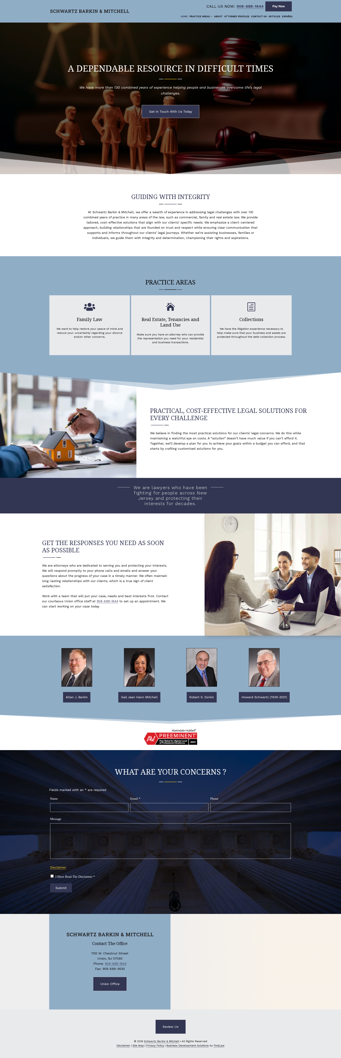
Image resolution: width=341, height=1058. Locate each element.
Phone (214, 798)
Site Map (138, 1045)
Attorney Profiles (236, 16)
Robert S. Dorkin (201, 697)
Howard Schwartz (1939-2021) (264, 697)
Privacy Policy (155, 1045)
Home (184, 16)
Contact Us (259, 16)
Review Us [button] (170, 1027)
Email (135, 798)
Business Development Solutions (187, 1045)
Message (55, 819)
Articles (274, 16)
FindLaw (219, 1045)
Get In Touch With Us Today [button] (170, 111)
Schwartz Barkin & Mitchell (161, 1041)
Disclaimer (58, 867)
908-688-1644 (250, 6)
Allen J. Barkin (77, 697)
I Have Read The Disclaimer (75, 876)
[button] (337, 1032)
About (218, 16)
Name (54, 798)
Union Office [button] (110, 984)
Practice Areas (200, 16)
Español (287, 16)
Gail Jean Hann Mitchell (139, 697)
